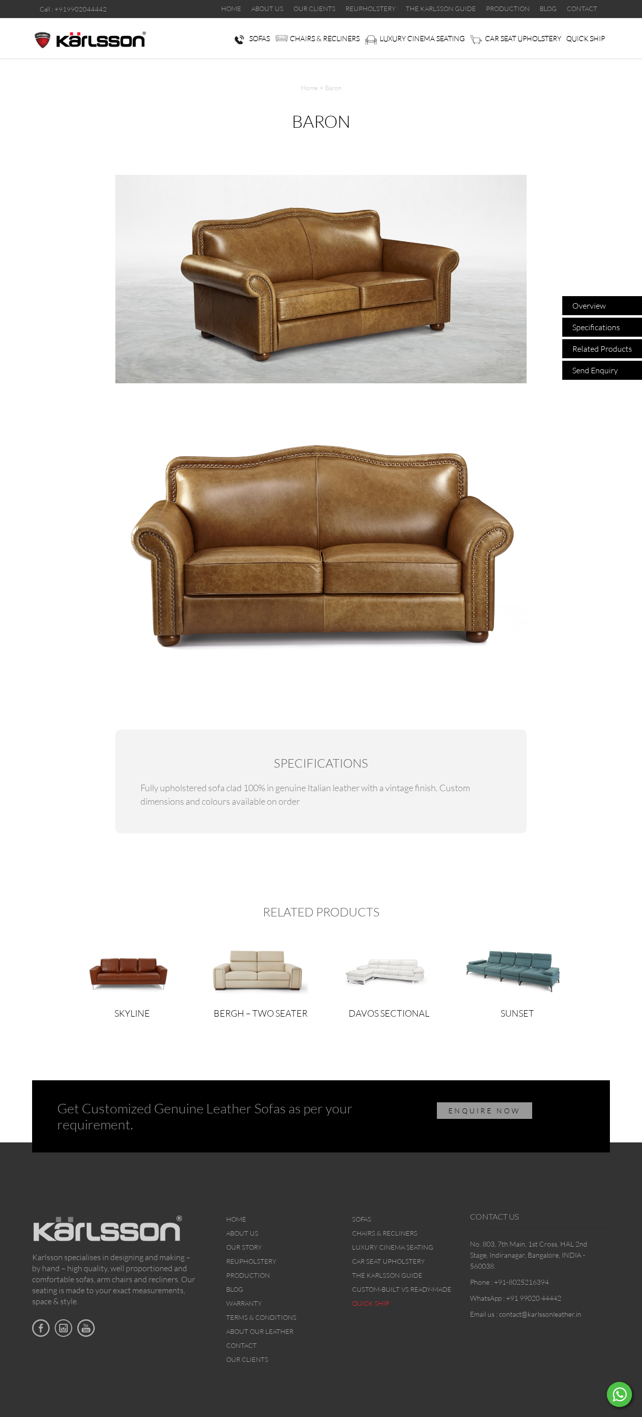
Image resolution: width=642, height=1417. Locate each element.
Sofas (259, 38)
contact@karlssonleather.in (540, 1314)
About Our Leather (259, 1331)
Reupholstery (251, 1261)
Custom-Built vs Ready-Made (401, 1289)
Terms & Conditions (261, 1317)
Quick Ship (585, 38)
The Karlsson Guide (387, 1275)
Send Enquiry (595, 370)
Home (309, 88)
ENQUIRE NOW (484, 1110)
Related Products (602, 349)
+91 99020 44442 (533, 1298)
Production (248, 1275)
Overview (589, 306)
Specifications (596, 327)
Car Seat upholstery (523, 38)
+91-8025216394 (521, 1282)
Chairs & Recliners (325, 38)
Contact (241, 1345)
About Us (242, 1233)
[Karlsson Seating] (89, 39)
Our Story (244, 1247)
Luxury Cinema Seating (422, 38)
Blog (234, 1289)
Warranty (244, 1303)
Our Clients (247, 1359)
